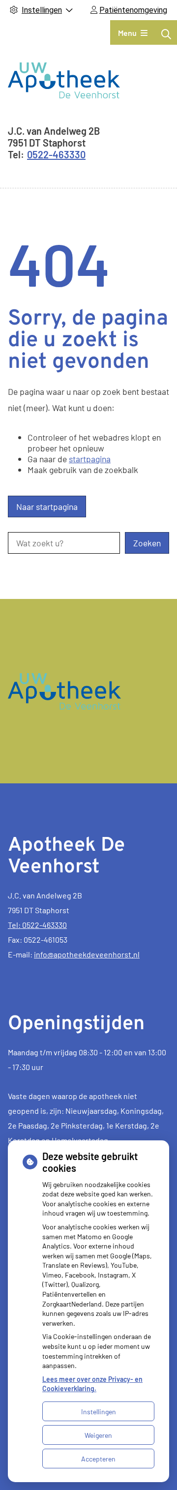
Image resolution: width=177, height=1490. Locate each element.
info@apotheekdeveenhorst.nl (87, 954)
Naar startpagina (47, 506)
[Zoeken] (166, 34)
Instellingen (98, 1411)
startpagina (90, 458)
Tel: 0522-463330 (37, 924)
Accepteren (98, 1459)
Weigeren (98, 1435)
